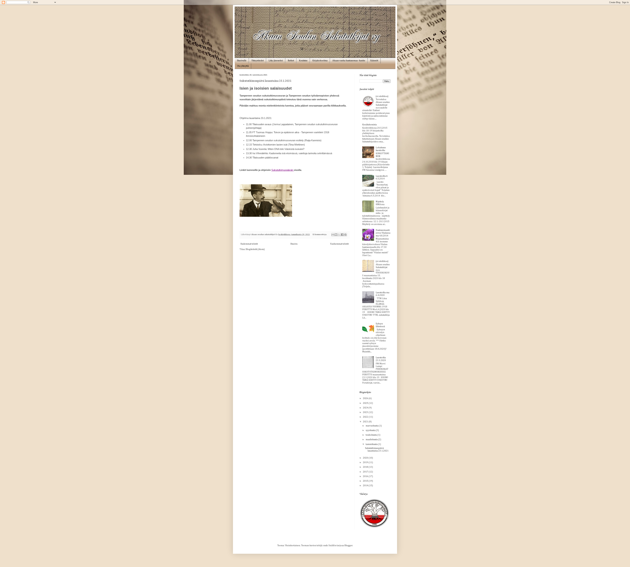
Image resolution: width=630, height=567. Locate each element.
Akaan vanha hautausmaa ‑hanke (348, 60)
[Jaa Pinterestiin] (345, 234)
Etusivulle (241, 60)
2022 (366, 417)
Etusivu (293, 244)
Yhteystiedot (257, 60)
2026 (366, 398)
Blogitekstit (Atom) (255, 249)
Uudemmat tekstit (249, 244)
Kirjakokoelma (319, 60)
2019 (366, 462)
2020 (366, 458)
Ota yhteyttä (243, 66)
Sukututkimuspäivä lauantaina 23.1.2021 (266, 80)
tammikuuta (372, 444)
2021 (366, 422)
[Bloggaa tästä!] (336, 234)
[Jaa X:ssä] (339, 234)
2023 (366, 412)
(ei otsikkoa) (382, 96)
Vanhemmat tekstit (339, 244)
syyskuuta (371, 430)
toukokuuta (371, 435)
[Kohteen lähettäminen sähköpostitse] (333, 234)
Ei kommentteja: (320, 234)
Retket (291, 60)
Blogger (348, 545)
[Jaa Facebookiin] (342, 234)
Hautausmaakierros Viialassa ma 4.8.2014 (383, 233)
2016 (366, 476)
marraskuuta (372, 426)
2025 (366, 403)
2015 (366, 481)
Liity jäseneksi (276, 60)
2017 (366, 472)
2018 (366, 467)
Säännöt (374, 60)
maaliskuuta (372, 439)
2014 (366, 485)
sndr (325, 545)
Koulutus (303, 60)
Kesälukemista (369, 125)
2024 (366, 408)
